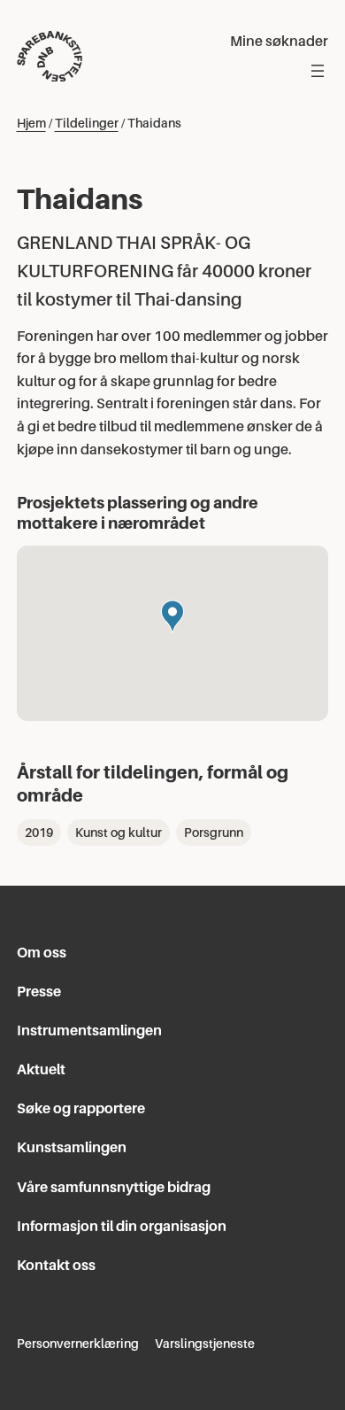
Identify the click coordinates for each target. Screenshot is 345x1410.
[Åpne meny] (317, 70)
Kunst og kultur (118, 832)
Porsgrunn (213, 832)
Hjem (31, 123)
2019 (39, 832)
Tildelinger (87, 123)
